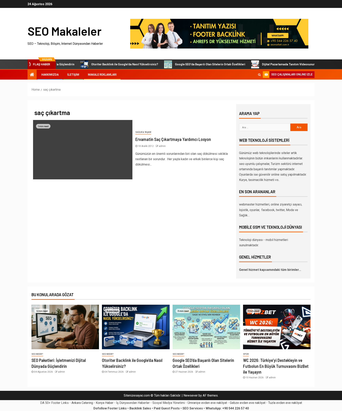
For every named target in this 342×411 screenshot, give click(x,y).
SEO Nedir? (37, 354)
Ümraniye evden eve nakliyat (207, 403)
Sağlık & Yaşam (143, 132)
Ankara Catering (82, 403)
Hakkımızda (50, 74)
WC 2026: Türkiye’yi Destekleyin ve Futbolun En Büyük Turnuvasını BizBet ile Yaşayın (276, 366)
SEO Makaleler (65, 31)
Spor (246, 354)
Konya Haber (104, 403)
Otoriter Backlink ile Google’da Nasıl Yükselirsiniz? (114, 64)
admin (162, 146)
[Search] (259, 74)
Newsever (190, 395)
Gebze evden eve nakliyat (247, 403)
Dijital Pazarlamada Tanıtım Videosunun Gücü (282, 64)
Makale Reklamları (102, 74)
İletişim (73, 74)
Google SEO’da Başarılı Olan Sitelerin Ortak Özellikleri (200, 64)
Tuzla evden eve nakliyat (285, 403)
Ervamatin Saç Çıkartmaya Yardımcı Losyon (173, 139)
